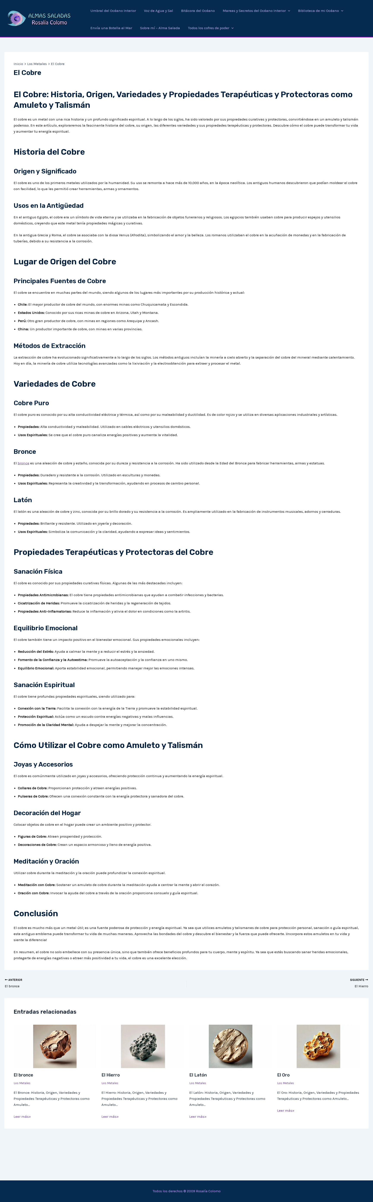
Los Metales (22, 1083)
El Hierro (110, 1075)
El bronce (23, 1075)
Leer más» (22, 1116)
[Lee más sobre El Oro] (318, 1046)
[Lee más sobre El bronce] (55, 1046)
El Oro (283, 1075)
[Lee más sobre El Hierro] (142, 1046)
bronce (23, 463)
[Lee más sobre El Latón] (230, 1046)
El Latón (198, 1075)
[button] (288, 10)
